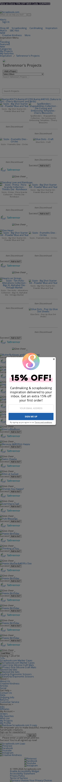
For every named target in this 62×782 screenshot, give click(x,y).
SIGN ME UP (31, 416)
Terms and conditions (43, 422)
